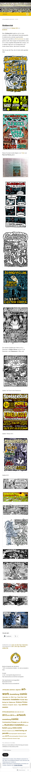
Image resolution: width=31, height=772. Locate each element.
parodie (5, 733)
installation (15, 699)
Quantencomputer (22, 733)
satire (3, 736)
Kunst (22, 700)
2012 (16, 646)
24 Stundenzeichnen (8, 712)
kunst (4, 727)
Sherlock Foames (23, 736)
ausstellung (6, 719)
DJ (15, 645)
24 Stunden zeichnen (8, 690)
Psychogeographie (13, 733)
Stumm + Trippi (17, 705)
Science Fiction (21, 702)
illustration (25, 645)
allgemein (18, 690)
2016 (15, 715)
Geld (25, 697)
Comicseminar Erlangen (9, 722)
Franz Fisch (20, 697)
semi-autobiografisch (14, 736)
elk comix (23, 722)
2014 (12, 715)
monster (13, 730)
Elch (18, 645)
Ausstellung (14, 694)
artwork (21, 715)
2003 (16, 712)
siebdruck (4, 738)
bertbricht (4, 29)
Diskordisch (5, 697)
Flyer (20, 645)
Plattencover (12, 702)
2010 (21, 712)
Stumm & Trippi (16, 738)
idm (3, 725)
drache (18, 722)
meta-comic (17, 727)
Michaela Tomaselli (6, 730)
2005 (18, 712)
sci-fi (7, 736)
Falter (23, 153)
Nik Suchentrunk (19, 39)
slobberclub (5, 648)
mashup (9, 728)
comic (12, 645)
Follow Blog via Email (8, 742)
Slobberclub (7, 25)
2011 (13, 646)
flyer (19, 646)
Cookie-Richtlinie (18, 765)
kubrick (26, 725)
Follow (5, 754)
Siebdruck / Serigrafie (7, 705)
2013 (8, 715)
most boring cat (21, 730)
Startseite (5, 14)
